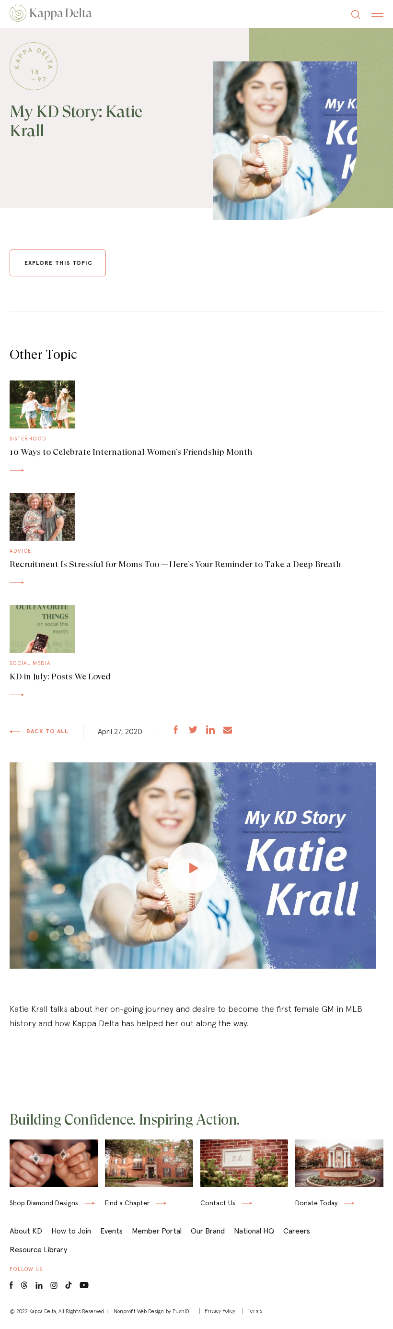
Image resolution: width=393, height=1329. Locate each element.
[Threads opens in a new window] (24, 1286)
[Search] (355, 15)
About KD (26, 1230)
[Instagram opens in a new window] (54, 1286)
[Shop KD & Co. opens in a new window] (54, 1187)
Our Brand (208, 1230)
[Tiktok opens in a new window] (68, 1286)
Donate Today (316, 1203)
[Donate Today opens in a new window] (339, 1187)
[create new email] (227, 730)
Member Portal (157, 1230)
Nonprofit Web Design (139, 1311)
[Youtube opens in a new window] (84, 1284)
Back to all (46, 731)
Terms (255, 1311)
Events (111, 1230)
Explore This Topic (58, 262)
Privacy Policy (220, 1311)
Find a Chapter (127, 1203)
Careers (296, 1230)
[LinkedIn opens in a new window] (39, 1286)
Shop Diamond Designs (44, 1203)
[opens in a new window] (176, 730)
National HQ (254, 1230)
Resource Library (38, 1249)
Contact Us (217, 1203)
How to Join (71, 1230)
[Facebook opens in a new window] (11, 1286)
